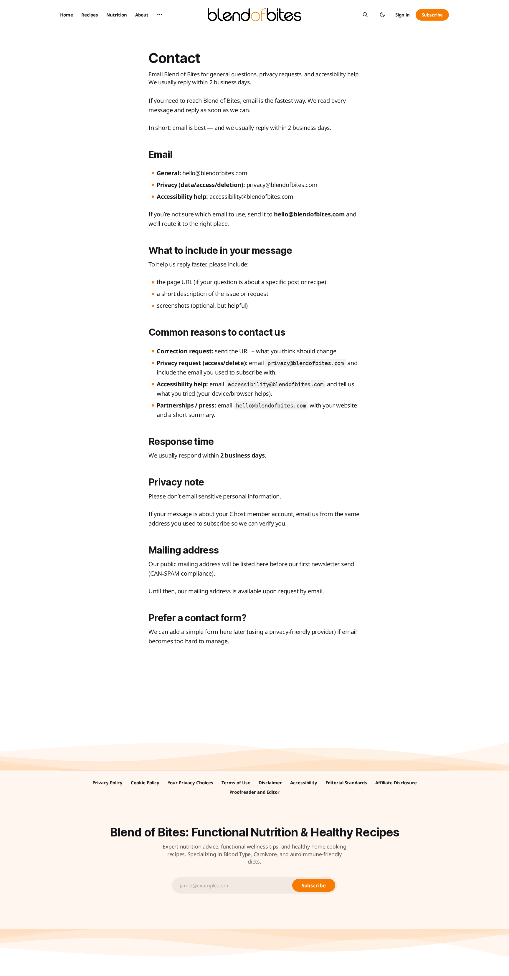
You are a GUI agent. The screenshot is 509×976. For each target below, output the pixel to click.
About (141, 15)
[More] (159, 14)
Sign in (402, 15)
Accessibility (303, 783)
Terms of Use (236, 783)
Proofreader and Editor (254, 792)
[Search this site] (365, 14)
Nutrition (116, 15)
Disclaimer (270, 783)
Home (66, 15)
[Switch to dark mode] (382, 14)
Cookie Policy (145, 783)
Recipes (89, 15)
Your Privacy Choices (190, 783)
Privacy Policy (107, 783)
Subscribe (432, 15)
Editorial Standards (346, 783)
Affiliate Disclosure (396, 783)
